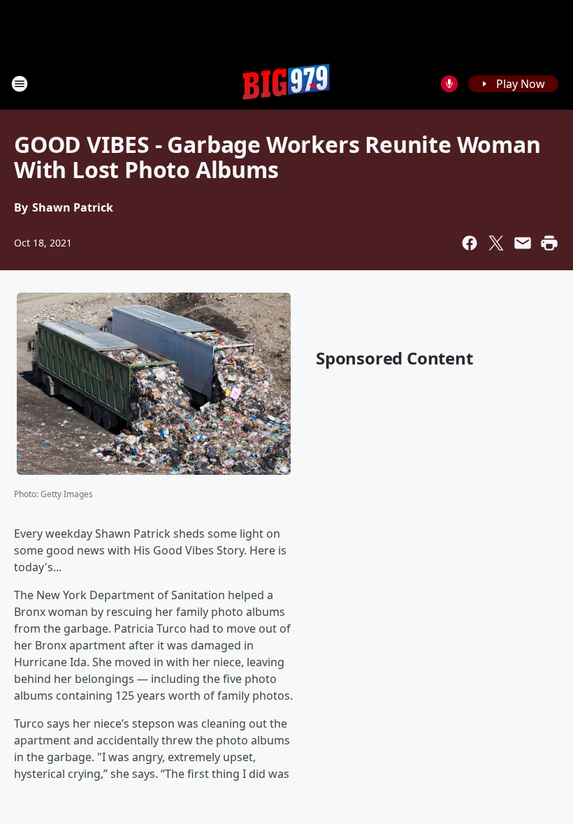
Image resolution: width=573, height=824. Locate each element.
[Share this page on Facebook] (469, 243)
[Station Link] (286, 83)
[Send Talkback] (449, 83)
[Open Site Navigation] (19, 83)
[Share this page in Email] (522, 243)
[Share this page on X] (496, 243)
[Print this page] (549, 243)
